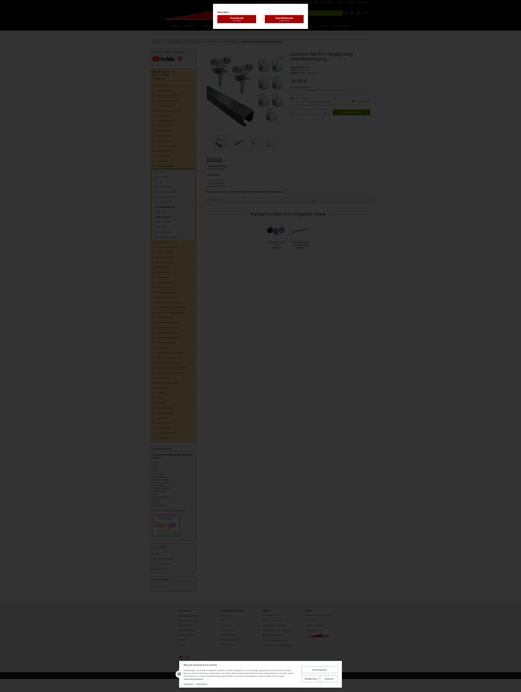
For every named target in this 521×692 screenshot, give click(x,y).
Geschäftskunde (284, 19)
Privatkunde (237, 19)
